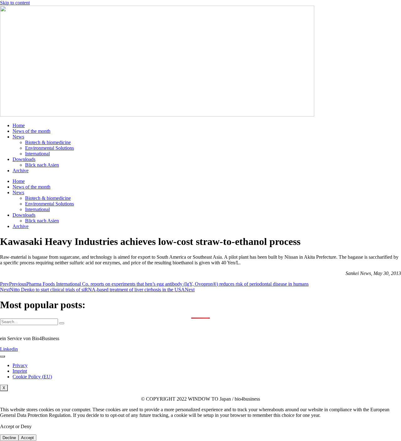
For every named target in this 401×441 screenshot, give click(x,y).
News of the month (31, 131)
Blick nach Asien (42, 165)
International (37, 153)
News (18, 136)
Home (19, 125)
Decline (9, 437)
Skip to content (15, 2)
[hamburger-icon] (2, 356)
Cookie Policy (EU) (32, 376)
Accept (27, 437)
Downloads (24, 159)
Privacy (20, 365)
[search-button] (61, 323)
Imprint (20, 371)
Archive (21, 170)
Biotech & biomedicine (48, 142)
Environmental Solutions (49, 148)
